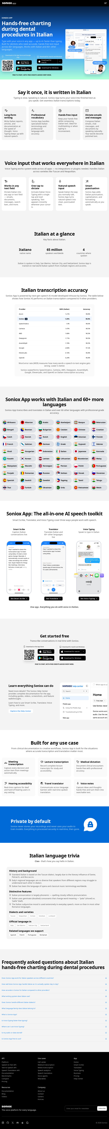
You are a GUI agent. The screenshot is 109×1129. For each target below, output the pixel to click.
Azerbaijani (65, 422)
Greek (63, 444)
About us (41, 1091)
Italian (63, 451)
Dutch (45, 437)
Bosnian (28, 429)
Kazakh (10, 458)
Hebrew (99, 444)
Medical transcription (46, 1065)
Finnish (99, 437)
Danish (28, 437)
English (64, 437)
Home (76, 1062)
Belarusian (101, 422)
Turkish (28, 487)
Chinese (81, 429)
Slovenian (100, 473)
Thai (9, 487)
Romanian (29, 473)
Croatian (100, 429)
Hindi (9, 451)
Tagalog (64, 480)
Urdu (63, 487)
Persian (64, 466)
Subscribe (102, 1108)
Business (77, 1073)
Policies (41, 1099)
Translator (78, 1067)
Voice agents (43, 1076)
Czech (9, 437)
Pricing (4, 1081)
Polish (81, 466)
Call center (42, 1062)
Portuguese (101, 466)
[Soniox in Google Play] (27, 1123)
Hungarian (29, 451)
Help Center (78, 1079)
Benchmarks (6, 1076)
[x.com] (12, 1123)
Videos (4, 1096)
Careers (41, 1096)
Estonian (82, 437)
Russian (46, 473)
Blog (3, 1094)
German (46, 444)
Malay (99, 458)
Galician (28, 444)
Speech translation (45, 1073)
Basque (81, 422)
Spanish (10, 480)
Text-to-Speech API (9, 1067)
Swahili (28, 480)
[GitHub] (8, 1123)
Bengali (10, 429)
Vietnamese (83, 487)
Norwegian (47, 466)
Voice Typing (79, 1070)
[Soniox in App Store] (22, 1123)
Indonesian (48, 451)
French (10, 444)
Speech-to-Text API (9, 1065)
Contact (41, 1094)
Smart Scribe (79, 1065)
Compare (5, 1079)
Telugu (99, 480)
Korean (28, 458)
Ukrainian (47, 487)
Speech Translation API (11, 1070)
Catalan (64, 429)
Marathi (28, 466)
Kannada (100, 451)
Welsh (98, 487)
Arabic (45, 422)
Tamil (80, 480)
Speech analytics (44, 1070)
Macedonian (83, 458)
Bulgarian (47, 429)
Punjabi (10, 473)
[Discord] (17, 1123)
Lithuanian (65, 458)
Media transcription (45, 1067)
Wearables (42, 1079)
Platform (5, 1062)
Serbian (64, 473)
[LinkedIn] (3, 1123)
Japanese (82, 451)
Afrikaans (11, 422)
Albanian (29, 422)
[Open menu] (105, 3)
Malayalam (12, 466)
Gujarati (82, 444)
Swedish (46, 480)
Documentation (8, 1073)
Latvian (46, 458)
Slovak (81, 473)
